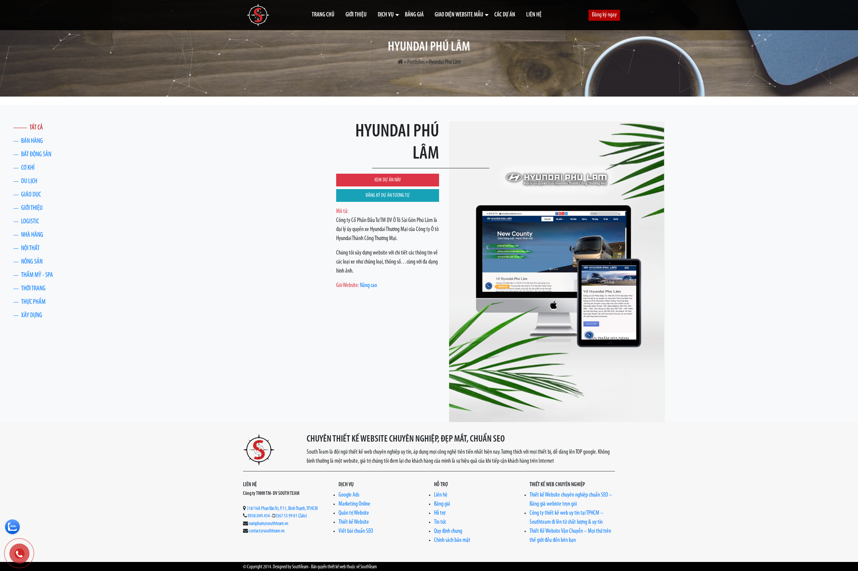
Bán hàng (32, 141)
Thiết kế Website (354, 522)
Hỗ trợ (439, 513)
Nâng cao (368, 286)
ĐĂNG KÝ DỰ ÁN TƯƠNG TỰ (388, 195)
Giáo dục (31, 194)
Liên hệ (534, 15)
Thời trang (33, 288)
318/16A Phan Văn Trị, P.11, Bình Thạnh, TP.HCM (282, 508)
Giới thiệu (356, 15)
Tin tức (440, 522)
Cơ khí (28, 168)
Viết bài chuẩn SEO (356, 531)
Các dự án (504, 15)
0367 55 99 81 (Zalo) (291, 516)
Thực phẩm (33, 302)
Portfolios (416, 62)
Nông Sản (32, 262)
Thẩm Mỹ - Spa (37, 275)
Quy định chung (448, 531)
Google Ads (349, 495)
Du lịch (29, 181)
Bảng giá (414, 15)
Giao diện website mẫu (459, 15)
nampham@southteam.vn (268, 523)
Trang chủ (323, 15)
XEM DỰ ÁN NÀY (387, 180)
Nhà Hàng (32, 235)
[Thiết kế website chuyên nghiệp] (258, 15)
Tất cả (36, 127)
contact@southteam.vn (267, 531)
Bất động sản (36, 154)
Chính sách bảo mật (452, 540)
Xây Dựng (31, 315)
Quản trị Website (354, 513)
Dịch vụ (386, 15)
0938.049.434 (259, 516)
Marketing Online (354, 504)
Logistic (30, 221)
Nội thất (30, 248)
